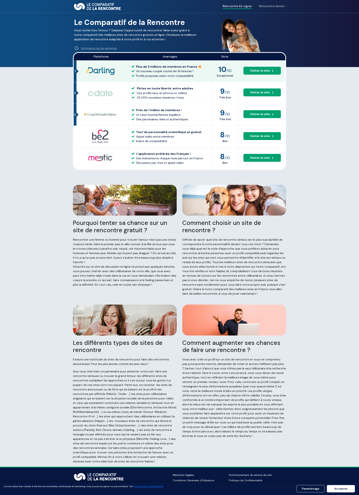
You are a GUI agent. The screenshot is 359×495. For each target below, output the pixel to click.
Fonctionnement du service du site (250, 475)
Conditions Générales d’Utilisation (193, 480)
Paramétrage (310, 488)
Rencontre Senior (272, 6)
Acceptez (341, 488)
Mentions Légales (183, 475)
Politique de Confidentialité (245, 480)
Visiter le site (260, 71)
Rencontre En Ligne (237, 6)
